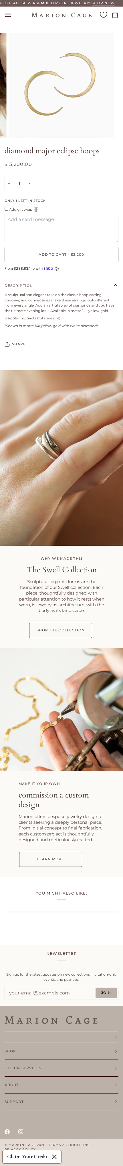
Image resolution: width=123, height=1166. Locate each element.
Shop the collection (61, 630)
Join (106, 992)
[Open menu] (13, 15)
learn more (50, 859)
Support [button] (14, 1101)
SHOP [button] (10, 1051)
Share (19, 344)
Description (19, 285)
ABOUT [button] (12, 1085)
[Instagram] (20, 1132)
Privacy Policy (20, 1149)
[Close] (54, 1157)
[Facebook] (7, 1132)
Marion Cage (22, 1145)
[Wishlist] (103, 15)
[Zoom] (20, 127)
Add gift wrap (20, 209)
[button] (61, 1037)
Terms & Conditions (68, 1145)
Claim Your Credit (27, 1157)
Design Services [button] (23, 1068)
